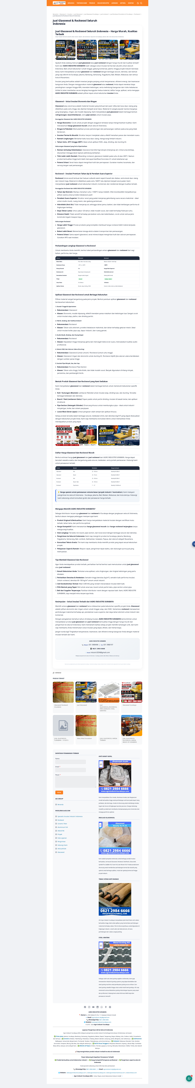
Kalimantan (138, 1039)
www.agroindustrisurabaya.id (96, 1073)
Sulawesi (116, 1041)
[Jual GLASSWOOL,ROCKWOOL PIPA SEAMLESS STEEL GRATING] (108, 692)
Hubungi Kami (62, 845)
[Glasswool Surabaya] (131, 692)
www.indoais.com (131, 1073)
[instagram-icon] (89, 1007)
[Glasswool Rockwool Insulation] (63, 692)
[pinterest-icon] (110, 1007)
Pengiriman (62, 841)
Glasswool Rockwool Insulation (61, 706)
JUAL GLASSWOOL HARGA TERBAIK (108, 739)
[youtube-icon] (93, 1007)
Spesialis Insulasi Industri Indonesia (70, 816)
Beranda (71, 3)
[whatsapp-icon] (101, 1007)
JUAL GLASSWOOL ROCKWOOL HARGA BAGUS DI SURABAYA (130, 740)
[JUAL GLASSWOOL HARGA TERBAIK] (108, 725)
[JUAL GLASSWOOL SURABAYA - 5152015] (63, 725)
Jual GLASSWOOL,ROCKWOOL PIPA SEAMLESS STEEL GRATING (108, 708)
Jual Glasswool (82, 705)
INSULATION (62, 849)
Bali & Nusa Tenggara (101, 1043)
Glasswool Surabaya (129, 705)
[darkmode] (138, 3)
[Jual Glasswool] (86, 692)
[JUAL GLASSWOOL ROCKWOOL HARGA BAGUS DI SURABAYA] (131, 725)
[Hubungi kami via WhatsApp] (189, 1078)
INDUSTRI (61, 831)
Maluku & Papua (85, 1046)
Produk (92, 3)
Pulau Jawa (59, 1036)
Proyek (60, 834)
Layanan (114, 3)
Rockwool (61, 820)
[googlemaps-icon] (105, 1007)
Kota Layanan (62, 838)
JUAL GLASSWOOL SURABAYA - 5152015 (61, 739)
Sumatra (66, 1039)
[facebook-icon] (85, 1007)
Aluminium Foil (63, 827)
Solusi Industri (103, 3)
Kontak (131, 3)
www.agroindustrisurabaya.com (101, 1022)
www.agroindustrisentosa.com (115, 1073)
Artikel (123, 3)
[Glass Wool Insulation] (86, 725)
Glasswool (61, 852)
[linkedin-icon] (97, 1007)
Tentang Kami (82, 3)
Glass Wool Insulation (84, 738)
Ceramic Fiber (62, 824)
